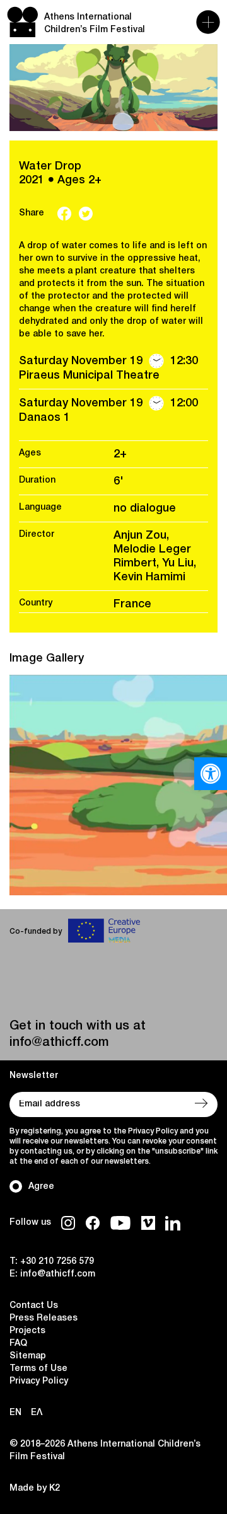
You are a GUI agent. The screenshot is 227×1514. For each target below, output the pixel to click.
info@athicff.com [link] (58, 1042)
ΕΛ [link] (36, 1413)
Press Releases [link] (43, 1318)
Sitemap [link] (27, 1356)
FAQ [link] (18, 1343)
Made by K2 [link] (34, 1488)
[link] (210, 773)
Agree (41, 1187)
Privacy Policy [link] (38, 1381)
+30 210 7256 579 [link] (57, 1262)
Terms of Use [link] (38, 1369)
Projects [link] (27, 1331)
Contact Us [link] (33, 1306)
